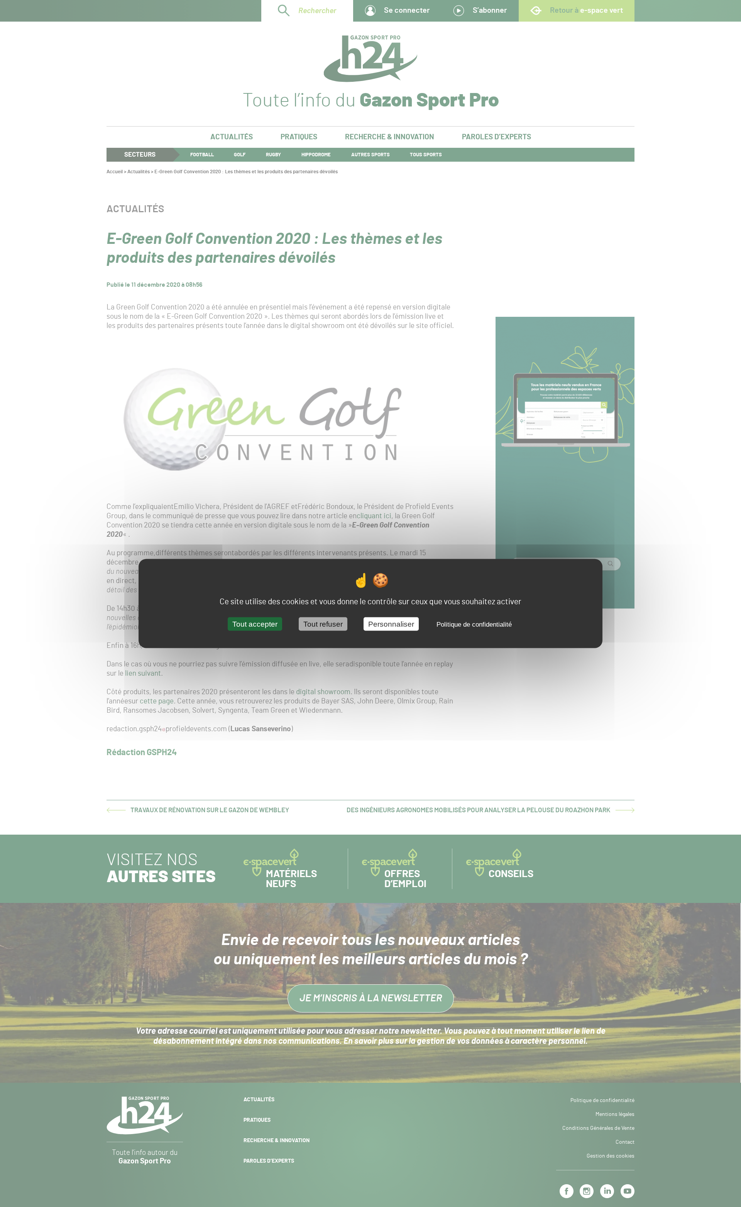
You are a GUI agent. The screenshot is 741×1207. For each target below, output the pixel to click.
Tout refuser (323, 624)
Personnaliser (391, 624)
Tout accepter (254, 624)
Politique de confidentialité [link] (474, 624)
